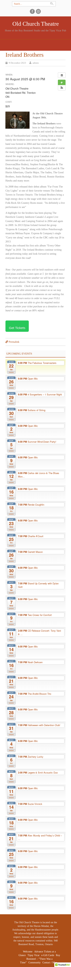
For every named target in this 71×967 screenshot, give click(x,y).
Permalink (14, 342)
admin (36, 62)
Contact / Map (49, 962)
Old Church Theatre (35, 24)
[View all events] (62, 75)
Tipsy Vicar (33, 955)
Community (34, 962)
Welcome (27, 951)
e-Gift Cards (47, 955)
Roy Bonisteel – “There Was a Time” (40, 959)
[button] (61, 87)
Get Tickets (17, 328)
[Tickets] (62, 82)
